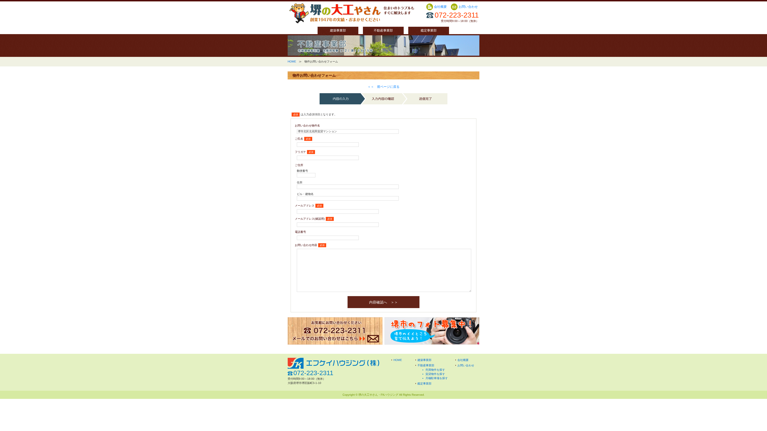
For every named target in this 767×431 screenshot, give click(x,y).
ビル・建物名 (305, 194)
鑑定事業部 (429, 30)
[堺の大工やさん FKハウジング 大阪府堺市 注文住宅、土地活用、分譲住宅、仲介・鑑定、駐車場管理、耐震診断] (351, 23)
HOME (292, 61)
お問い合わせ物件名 (307, 125)
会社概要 (441, 6)
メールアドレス (304, 205)
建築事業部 (338, 30)
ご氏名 (299, 138)
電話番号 (300, 231)
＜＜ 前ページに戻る (383, 86)
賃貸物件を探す (435, 374)
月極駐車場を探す (436, 378)
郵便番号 (302, 170)
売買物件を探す (435, 369)
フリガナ (300, 151)
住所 (299, 182)
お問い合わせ (468, 6)
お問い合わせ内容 (306, 245)
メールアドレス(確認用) (310, 218)
